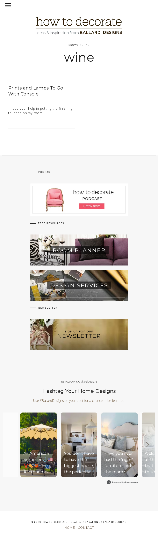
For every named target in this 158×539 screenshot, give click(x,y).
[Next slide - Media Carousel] (147, 445)
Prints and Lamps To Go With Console (35, 91)
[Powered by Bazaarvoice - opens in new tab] (122, 482)
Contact (86, 528)
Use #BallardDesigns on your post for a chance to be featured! (79, 400)
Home (69, 528)
